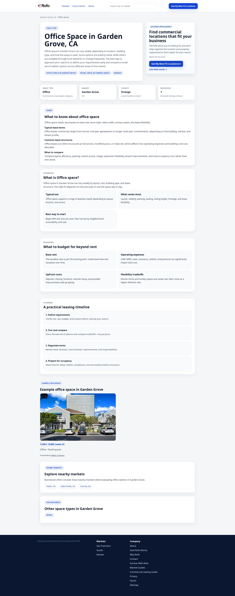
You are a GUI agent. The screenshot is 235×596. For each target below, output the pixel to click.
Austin (100, 550)
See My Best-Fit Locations (183, 6)
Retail (49, 515)
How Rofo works (158, 69)
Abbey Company (58, 455)
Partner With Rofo (139, 563)
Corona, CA (85, 486)
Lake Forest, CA (68, 486)
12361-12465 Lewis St (52, 444)
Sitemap (134, 585)
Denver (100, 554)
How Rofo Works (138, 550)
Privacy (133, 576)
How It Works (78, 6)
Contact (134, 558)
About (91, 6)
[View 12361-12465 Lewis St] (78, 417)
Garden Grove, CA (48, 17)
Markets (65, 6)
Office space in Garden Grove (61, 73)
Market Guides (137, 567)
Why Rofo (135, 554)
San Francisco (104, 545)
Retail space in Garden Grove (95, 73)
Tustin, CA (50, 486)
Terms (133, 580)
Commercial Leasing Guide (143, 571)
